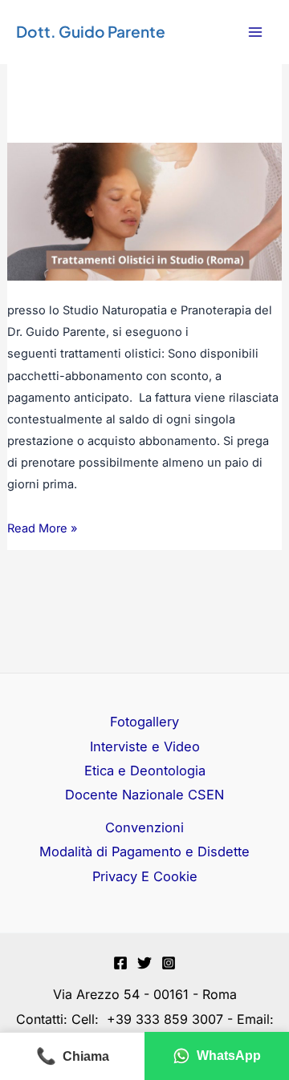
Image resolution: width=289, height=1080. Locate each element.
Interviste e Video (145, 746)
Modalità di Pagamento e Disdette (144, 851)
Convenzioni (144, 827)
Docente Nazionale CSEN (144, 795)
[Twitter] (144, 963)
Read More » (42, 527)
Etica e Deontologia (145, 770)
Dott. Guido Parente (90, 31)
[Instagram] (168, 963)
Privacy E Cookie (144, 876)
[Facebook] (120, 963)
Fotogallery (144, 722)
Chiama (72, 1056)
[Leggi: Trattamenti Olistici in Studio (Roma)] (144, 211)
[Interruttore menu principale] (255, 32)
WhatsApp (229, 1055)
